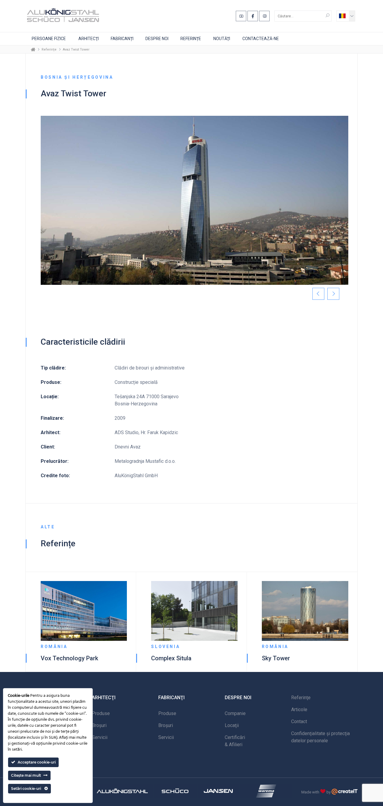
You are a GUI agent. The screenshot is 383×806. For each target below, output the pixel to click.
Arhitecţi (88, 38)
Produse (101, 713)
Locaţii (232, 725)
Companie (235, 713)
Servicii (99, 737)
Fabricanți (122, 38)
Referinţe (301, 697)
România (54, 646)
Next (333, 294)
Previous (318, 294)
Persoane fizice (49, 38)
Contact (299, 721)
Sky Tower (276, 658)
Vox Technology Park (69, 658)
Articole (299, 709)
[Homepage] (33, 49)
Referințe (190, 38)
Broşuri (99, 725)
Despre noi (156, 38)
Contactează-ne (260, 38)
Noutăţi (221, 38)
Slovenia (165, 646)
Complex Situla (171, 658)
